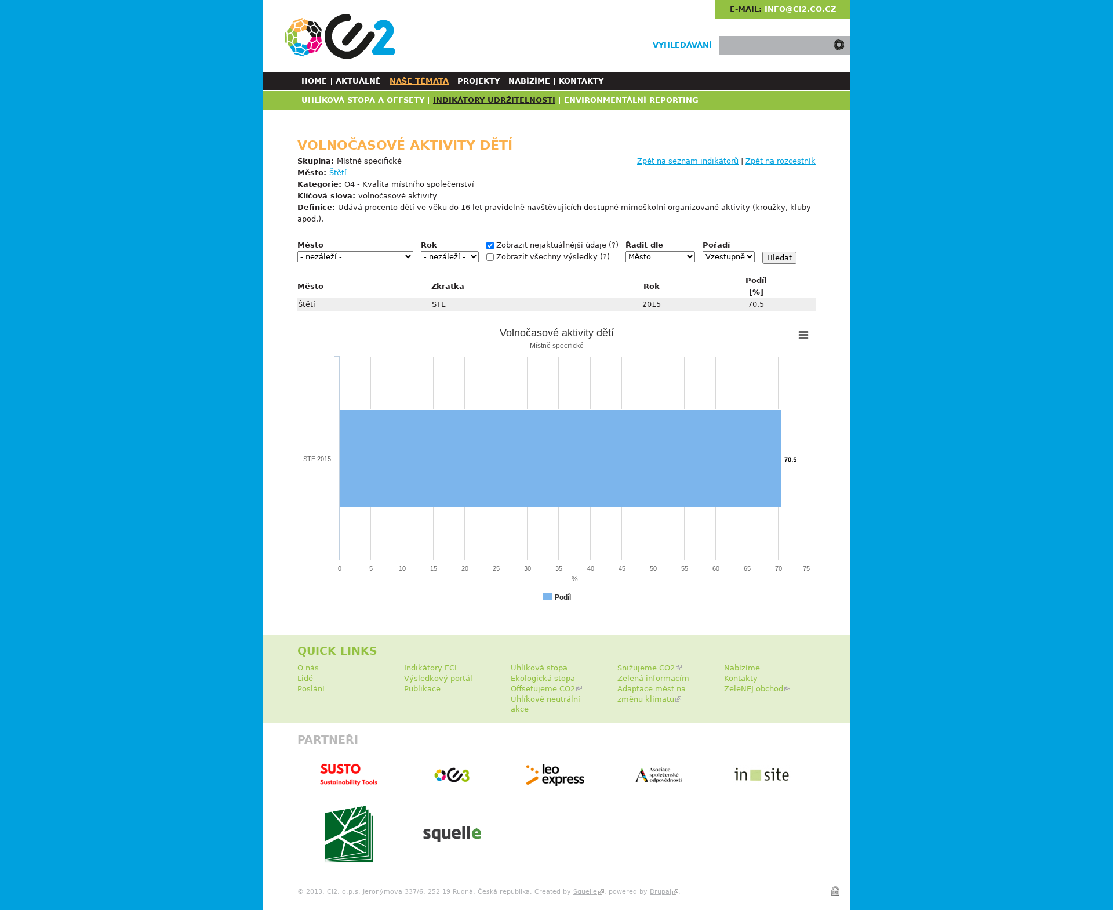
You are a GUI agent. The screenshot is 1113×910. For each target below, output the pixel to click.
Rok (429, 245)
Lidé (305, 678)
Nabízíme (529, 81)
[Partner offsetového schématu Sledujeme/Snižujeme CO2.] (555, 783)
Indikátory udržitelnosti (494, 100)
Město (310, 245)
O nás (308, 668)
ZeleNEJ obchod (753, 688)
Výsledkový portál (438, 678)
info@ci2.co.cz (800, 9)
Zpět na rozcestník (780, 161)
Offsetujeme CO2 (543, 688)
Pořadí (716, 245)
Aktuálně (358, 81)
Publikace (422, 688)
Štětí (338, 172)
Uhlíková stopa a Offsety (362, 100)
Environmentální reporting (631, 100)
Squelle (585, 892)
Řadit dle (644, 245)
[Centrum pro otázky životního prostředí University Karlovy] (349, 860)
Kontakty (581, 81)
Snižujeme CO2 (646, 668)
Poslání (311, 688)
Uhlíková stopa (539, 668)
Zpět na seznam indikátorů (688, 161)
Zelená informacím (653, 678)
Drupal (660, 892)
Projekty (478, 81)
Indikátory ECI (430, 668)
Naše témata (419, 81)
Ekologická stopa (543, 678)
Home (314, 81)
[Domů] (340, 36)
